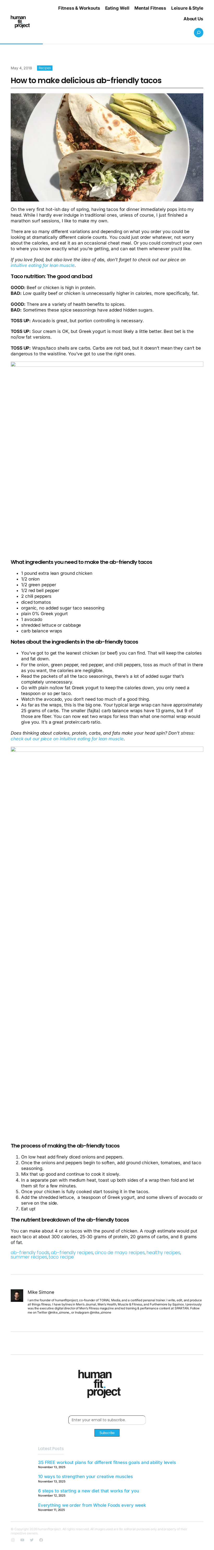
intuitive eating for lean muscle (43, 265)
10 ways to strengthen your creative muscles (85, 1476)
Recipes (45, 68)
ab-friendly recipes (72, 1252)
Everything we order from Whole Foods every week (92, 1505)
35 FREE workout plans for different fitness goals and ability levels (107, 1462)
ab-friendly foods (30, 1252)
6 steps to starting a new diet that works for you (88, 1490)
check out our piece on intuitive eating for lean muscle (67, 738)
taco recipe (61, 1257)
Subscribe (107, 1433)
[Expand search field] (198, 32)
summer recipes (29, 1257)
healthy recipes (163, 1252)
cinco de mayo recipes (120, 1252)
